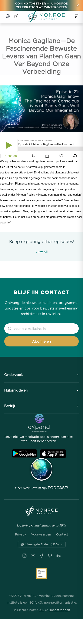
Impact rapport (59, 609)
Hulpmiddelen (16, 390)
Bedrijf (9, 406)
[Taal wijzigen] (7, 16)
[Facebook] (41, 555)
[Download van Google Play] (24, 453)
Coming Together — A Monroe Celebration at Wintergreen (41, 5)
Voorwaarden (41, 534)
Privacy (20, 534)
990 (41, 609)
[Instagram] (24, 555)
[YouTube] (33, 555)
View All (41, 251)
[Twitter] (50, 555)
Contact (62, 534)
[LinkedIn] (58, 555)
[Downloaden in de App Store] (53, 453)
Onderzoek (13, 375)
